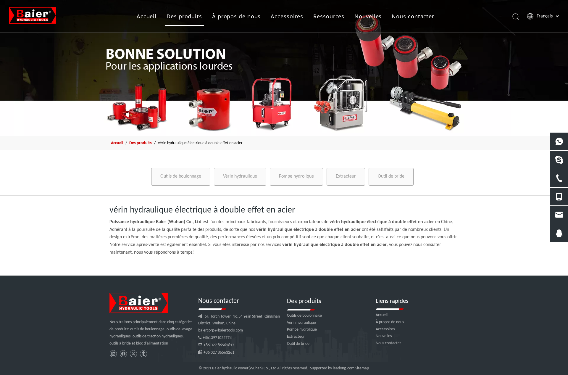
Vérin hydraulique (240, 176)
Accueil (146, 16)
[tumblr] (143, 354)
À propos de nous (236, 16)
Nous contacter (413, 16)
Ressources (328, 16)
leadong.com (343, 368)
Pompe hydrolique (296, 176)
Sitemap (362, 368)
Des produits (184, 16)
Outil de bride (391, 176)
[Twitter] (133, 354)
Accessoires (287, 16)
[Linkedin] (113, 354)
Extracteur (346, 176)
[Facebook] (123, 354)
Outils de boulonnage (180, 176)
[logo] (138, 303)
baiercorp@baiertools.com (220, 330)
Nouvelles (368, 16)
